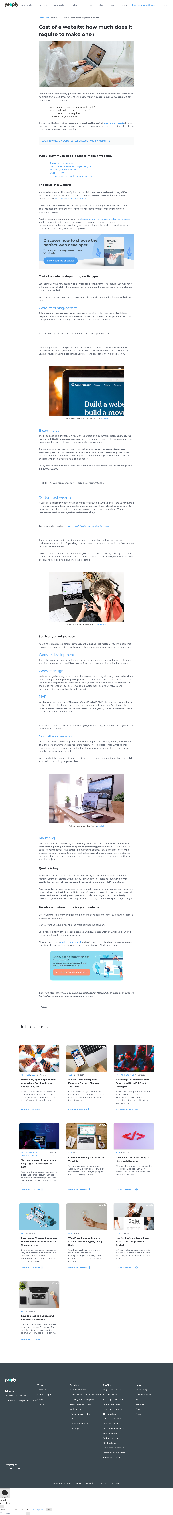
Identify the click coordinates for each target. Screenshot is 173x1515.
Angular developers (112, 1390)
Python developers (112, 1419)
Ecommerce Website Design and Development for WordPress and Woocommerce (39, 1241)
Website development (80, 1404)
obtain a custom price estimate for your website (105, 219)
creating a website (114, 123)
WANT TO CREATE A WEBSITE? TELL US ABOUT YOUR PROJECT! (74, 141)
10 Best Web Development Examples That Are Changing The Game (84, 1083)
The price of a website (61, 163)
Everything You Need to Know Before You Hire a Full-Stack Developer (132, 1083)
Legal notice (79, 1483)
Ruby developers (111, 1424)
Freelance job (28, 1155)
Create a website (143, 1395)
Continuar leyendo (30, 1109)
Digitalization (32, 1153)
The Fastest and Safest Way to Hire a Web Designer (132, 1159)
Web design (76, 1409)
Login (124, 5)
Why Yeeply (59, 5)
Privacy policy (107, 1483)
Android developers (112, 1438)
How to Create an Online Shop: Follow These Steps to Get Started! (132, 1241)
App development (78, 1390)
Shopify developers (112, 1457)
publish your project (70, 942)
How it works (26, 5)
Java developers (110, 1395)
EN (10, 1469)
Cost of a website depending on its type (70, 166)
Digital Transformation (80, 1414)
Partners (124, 1075)
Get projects (76, 1428)
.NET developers (110, 1414)
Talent (74, 5)
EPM (72, 1419)
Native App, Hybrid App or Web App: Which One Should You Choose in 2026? (38, 1083)
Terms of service (92, 1483)
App (23, 1075)
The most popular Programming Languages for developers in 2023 (39, 1163)
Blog (101, 5)
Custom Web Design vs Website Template (87, 526)
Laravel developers (111, 1404)
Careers (40, 1399)
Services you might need (63, 169)
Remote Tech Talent (79, 1424)
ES (164, 5)
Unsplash (104, 418)
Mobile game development (83, 1399)
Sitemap (41, 1404)
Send (48, 1510)
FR (15, 1469)
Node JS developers (112, 1409)
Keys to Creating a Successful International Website (37, 1318)
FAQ (137, 1399)
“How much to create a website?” (71, 198)
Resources (140, 1404)
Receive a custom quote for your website (71, 176)
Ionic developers (110, 1433)
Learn (113, 5)
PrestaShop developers (114, 1453)
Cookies (118, 1483)
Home (41, 18)
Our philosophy (44, 1395)
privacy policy (37, 1509)
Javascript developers (113, 1399)
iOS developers (110, 1443)
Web (47, 18)
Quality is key (57, 173)
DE (19, 1469)
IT (24, 1469)
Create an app (142, 1390)
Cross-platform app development (86, 1395)
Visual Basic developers (114, 1428)
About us (41, 1390)
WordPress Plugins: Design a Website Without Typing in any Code (85, 1241)
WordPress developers (113, 1448)
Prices (138, 1414)
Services (43, 5)
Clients (89, 5)
